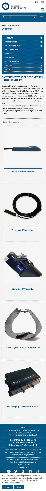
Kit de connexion (12, 50)
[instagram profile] (37, 471)
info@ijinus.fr (32, 435)
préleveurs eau (25, 452)
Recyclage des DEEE (17, 462)
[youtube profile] (9, 471)
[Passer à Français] (36, 3)
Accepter (8, 487)
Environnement (10, 450)
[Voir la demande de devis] (42, 10)
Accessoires (10, 66)
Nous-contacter (30, 462)
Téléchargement (35, 450)
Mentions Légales (13, 460)
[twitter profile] (16, 471)
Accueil (4, 25)
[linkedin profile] (23, 471)
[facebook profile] (30, 471)
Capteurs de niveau (12, 452)
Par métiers (10, 70)
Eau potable (10, 58)
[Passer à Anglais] (43, 3)
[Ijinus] (14, 6)
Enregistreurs (11, 42)
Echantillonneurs (12, 46)
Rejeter (19, 487)
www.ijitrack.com (28, 455)
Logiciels (9, 54)
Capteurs (10, 25)
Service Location (12, 62)
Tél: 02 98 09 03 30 (15, 435)
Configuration (14, 482)
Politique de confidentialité (29, 460)
